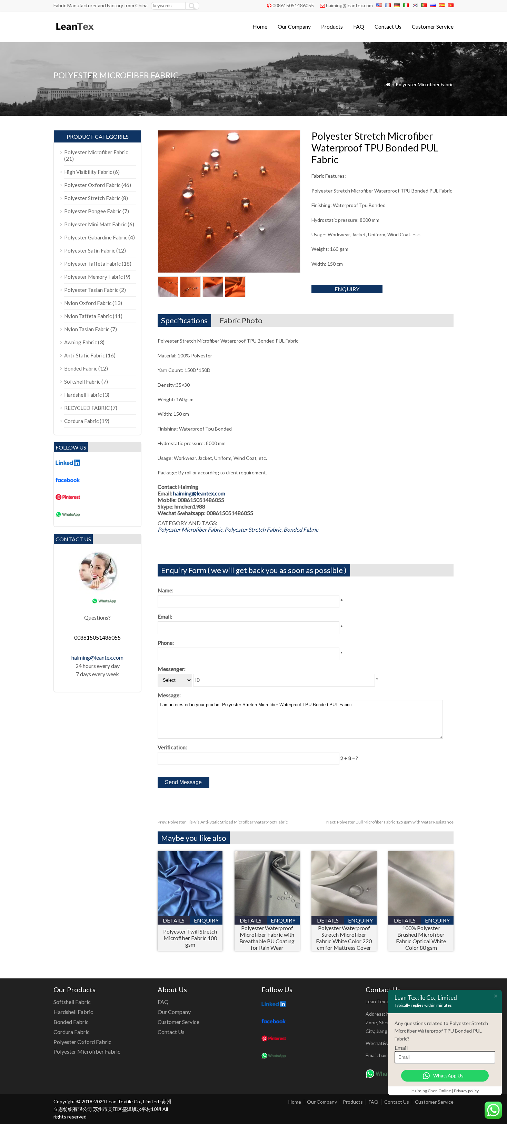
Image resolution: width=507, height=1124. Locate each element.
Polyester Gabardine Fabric (95, 237)
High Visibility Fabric (88, 172)
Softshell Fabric (82, 381)
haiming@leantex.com (349, 5)
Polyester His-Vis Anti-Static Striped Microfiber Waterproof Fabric (223, 822)
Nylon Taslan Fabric (86, 329)
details (174, 920)
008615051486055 (293, 5)
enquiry (347, 289)
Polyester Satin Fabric (89, 250)
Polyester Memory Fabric (93, 277)
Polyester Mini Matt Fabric (95, 224)
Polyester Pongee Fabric (92, 211)
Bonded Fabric (301, 529)
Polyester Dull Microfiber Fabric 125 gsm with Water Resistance (390, 822)
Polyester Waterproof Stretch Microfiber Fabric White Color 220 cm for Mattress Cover (344, 938)
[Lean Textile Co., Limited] (74, 33)
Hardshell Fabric (83, 395)
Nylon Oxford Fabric (87, 303)
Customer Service (433, 26)
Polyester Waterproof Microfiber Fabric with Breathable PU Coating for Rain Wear (267, 938)
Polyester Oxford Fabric (92, 185)
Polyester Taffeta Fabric (92, 263)
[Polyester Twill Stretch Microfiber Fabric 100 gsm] (190, 914)
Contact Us (388, 26)
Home (259, 26)
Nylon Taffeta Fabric (88, 316)
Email (401, 1047)
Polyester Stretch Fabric (253, 529)
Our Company (294, 26)
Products (332, 26)
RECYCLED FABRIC (87, 408)
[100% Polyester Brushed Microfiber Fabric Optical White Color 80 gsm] (421, 914)
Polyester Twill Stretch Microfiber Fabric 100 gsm (190, 938)
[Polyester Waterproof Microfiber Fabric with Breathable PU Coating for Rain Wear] (267, 914)
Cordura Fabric (81, 421)
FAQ (358, 26)
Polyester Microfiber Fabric (425, 84)
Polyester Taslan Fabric (91, 290)
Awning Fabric (80, 342)
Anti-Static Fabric (84, 355)
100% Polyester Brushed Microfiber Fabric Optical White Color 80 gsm (421, 938)
